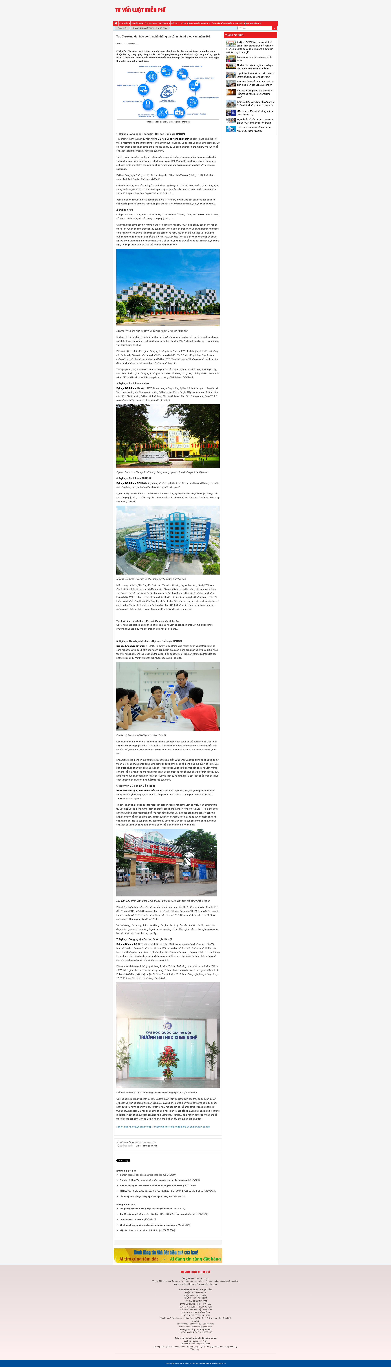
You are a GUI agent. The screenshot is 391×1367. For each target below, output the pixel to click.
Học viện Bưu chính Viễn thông (131, 900)
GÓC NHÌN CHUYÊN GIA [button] (159, 23)
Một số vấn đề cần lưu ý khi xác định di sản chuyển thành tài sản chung (255, 121)
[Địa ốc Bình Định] (168, 1255)
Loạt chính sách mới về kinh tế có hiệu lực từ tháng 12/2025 (253, 129)
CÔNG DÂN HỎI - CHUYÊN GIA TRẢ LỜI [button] (227, 23)
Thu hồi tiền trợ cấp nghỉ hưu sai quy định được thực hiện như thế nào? (255, 66)
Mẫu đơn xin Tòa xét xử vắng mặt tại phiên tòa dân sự (255, 112)
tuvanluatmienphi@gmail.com (199, 1326)
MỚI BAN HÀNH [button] (252, 23)
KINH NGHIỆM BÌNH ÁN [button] (198, 23)
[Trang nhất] (116, 23)
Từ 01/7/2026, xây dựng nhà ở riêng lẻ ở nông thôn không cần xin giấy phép (255, 103)
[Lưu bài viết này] (218, 43)
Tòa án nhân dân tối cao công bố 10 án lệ (254, 58)
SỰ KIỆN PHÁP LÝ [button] (138, 23)
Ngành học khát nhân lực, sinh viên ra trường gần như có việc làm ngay (255, 75)
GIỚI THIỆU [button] (124, 23)
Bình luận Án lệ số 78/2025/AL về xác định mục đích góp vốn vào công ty (255, 83)
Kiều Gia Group (220, 1363)
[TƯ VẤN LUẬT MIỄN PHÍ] (140, 10)
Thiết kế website (205, 1363)
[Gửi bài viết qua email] (206, 43)
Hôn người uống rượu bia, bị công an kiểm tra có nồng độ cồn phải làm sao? (255, 94)
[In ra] (212, 43)
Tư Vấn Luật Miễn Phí (190, 1363)
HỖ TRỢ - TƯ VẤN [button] (178, 23)
